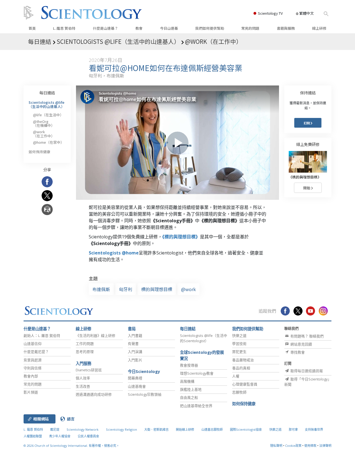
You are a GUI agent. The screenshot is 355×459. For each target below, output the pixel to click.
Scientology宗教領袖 (144, 394)
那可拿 (294, 429)
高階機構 (187, 381)
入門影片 (135, 359)
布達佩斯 (101, 289)
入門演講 (135, 351)
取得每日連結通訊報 (306, 370)
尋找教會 (297, 352)
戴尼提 (54, 429)
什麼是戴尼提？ (36, 351)
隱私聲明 (276, 445)
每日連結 (47, 92)
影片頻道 (31, 392)
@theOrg (44, 123)
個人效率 (83, 377)
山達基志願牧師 (212, 429)
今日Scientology (144, 371)
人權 (235, 376)
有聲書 (133, 343)
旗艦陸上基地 (191, 389)
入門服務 (83, 363)
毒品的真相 (241, 367)
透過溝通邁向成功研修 (94, 394)
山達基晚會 (137, 386)
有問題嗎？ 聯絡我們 (307, 336)
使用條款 (310, 445)
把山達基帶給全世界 (196, 405)
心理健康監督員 (244, 384)
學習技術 (239, 343)
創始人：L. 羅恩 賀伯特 (42, 335)
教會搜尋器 (189, 365)
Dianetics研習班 (89, 369)
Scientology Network (82, 429)
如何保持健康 (39, 151)
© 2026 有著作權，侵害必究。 (71, 445)
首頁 (32, 28)
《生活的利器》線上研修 (95, 335)
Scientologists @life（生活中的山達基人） (47, 104)
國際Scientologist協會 (246, 429)
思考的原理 (85, 351)
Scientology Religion (121, 429)
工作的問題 (85, 343)
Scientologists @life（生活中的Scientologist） (203, 338)
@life (48, 114)
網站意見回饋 (301, 344)
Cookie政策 (293, 445)
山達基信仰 (33, 343)
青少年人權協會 (59, 436)
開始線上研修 (185, 429)
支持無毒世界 (314, 429)
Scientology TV (270, 13)
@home (48, 142)
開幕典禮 (135, 377)
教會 (139, 28)
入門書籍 (135, 335)
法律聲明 (325, 445)
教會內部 (31, 376)
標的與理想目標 (156, 289)
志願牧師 (239, 392)
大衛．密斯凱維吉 (156, 429)
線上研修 (319, 28)
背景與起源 (33, 359)
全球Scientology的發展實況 (202, 355)
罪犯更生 (239, 351)
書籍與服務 (286, 28)
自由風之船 (189, 397)
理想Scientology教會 (197, 373)
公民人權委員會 (88, 436)
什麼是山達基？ (105, 28)
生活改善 (83, 386)
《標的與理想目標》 (181, 237)
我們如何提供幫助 (209, 28)
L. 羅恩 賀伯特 (64, 28)
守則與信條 (33, 367)
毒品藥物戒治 (243, 359)
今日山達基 (169, 28)
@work (188, 289)
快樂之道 (239, 335)
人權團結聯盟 (33, 436)
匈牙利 (125, 289)
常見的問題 (250, 28)
